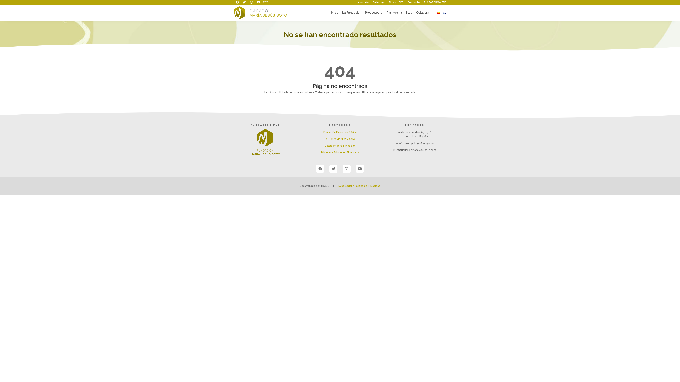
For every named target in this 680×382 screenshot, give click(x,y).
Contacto (413, 2)
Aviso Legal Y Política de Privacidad (359, 185)
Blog (409, 12)
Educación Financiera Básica (340, 132)
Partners (392, 12)
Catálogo (379, 2)
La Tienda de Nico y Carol (340, 139)
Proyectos (372, 12)
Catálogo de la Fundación (340, 145)
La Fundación (351, 12)
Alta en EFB (396, 2)
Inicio (334, 12)
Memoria (363, 2)
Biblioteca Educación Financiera (340, 152)
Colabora (422, 12)
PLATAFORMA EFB (435, 2)
